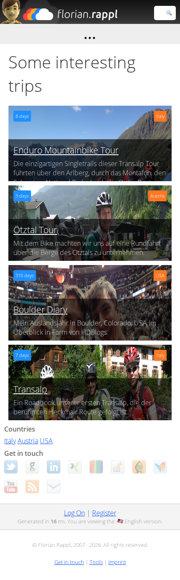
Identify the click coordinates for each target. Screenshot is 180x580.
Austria (28, 440)
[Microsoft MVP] (160, 466)
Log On (74, 513)
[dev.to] (96, 466)
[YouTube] (11, 486)
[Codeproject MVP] (139, 466)
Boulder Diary (40, 309)
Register (104, 513)
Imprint (117, 562)
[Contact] (53, 486)
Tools (96, 562)
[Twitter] (11, 466)
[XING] (75, 466)
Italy (10, 440)
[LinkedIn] (53, 466)
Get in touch (69, 562)
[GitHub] (32, 466)
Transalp (30, 389)
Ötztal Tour (35, 230)
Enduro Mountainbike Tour (65, 150)
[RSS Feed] (32, 486)
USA (46, 440)
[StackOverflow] (117, 466)
